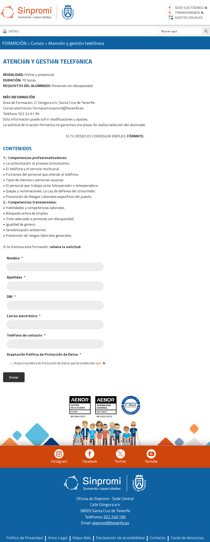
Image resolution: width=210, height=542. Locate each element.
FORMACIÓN (14, 43)
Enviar (13, 377)
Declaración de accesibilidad (120, 538)
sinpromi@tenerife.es (110, 523)
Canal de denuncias (187, 538)
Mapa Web (82, 538)
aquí (98, 363)
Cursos (37, 43)
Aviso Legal (57, 538)
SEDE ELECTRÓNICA (189, 7)
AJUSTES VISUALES (188, 17)
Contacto (157, 538)
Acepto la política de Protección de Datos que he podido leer (57, 363)
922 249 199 (115, 517)
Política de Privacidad (24, 538)
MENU (14, 31)
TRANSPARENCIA (187, 12)
